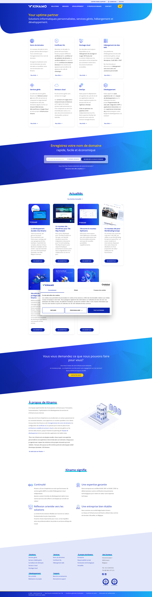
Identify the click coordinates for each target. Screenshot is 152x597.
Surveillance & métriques (35, 563)
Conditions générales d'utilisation (74, 593)
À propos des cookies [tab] (100, 290)
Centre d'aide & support (98, 1)
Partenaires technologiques (86, 563)
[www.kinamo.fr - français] (38, 6)
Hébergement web (58, 563)
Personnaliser (75, 310)
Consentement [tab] (52, 290)
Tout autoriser (98, 310)
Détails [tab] (76, 290)
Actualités (80, 565)
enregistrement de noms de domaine (59, 423)
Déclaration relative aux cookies (36, 595)
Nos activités (32, 576)
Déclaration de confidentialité (107, 593)
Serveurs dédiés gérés (35, 560)
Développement (78, 6)
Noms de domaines (59, 557)
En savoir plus (37, 261)
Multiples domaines (73, 159)
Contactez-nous (76, 375)
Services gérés (32, 557)
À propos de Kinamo (94, 6)
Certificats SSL (57, 560)
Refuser (53, 310)
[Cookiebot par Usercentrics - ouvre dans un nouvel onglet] (103, 285)
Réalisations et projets (35, 579)
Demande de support (59, 579)
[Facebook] (103, 574)
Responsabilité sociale (84, 560)
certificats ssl (42, 425)
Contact (108, 6)
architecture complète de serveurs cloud (40, 428)
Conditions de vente (91, 593)
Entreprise (81, 557)
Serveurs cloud (32, 565)
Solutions (55, 6)
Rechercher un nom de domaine (93, 159)
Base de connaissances (60, 576)
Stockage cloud (33, 568)
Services (65, 6)
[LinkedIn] (105, 574)
